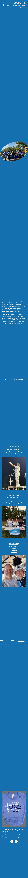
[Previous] (12, 841)
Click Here (14, 453)
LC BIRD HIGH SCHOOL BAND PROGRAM (19, 5)
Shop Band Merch (12, 836)
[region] (14, 817)
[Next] (16, 841)
